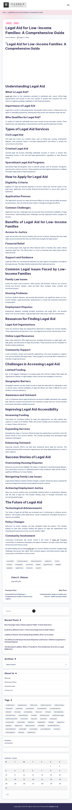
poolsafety (57, 729)
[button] (16, 581)
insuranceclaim (10, 722)
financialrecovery (10, 715)
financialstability (23, 715)
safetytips (21, 732)
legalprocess (60, 722)
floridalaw (34, 715)
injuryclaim (34, 718)
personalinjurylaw (45, 729)
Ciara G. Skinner (19, 577)
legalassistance (48, 564)
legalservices (19, 568)
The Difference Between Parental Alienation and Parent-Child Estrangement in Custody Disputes (35, 641)
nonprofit (38, 568)
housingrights (19, 564)
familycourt (39, 712)
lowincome (29, 568)
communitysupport (22, 561)
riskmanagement (10, 732)
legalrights (9, 568)
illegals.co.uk (53, 806)
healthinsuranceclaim (11, 718)
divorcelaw (18, 712)
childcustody (33, 705)
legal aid (55, 540)
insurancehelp (21, 722)
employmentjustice (36, 561)
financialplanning (58, 712)
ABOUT (9, 23)
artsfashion (8, 743)
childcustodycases (46, 705)
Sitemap (7, 678)
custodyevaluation (55, 708)
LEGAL (16, 23)
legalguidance (41, 722)
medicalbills (41, 725)
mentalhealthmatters (53, 725)
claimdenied (9, 708)
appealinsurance (22, 705)
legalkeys (7, 740)
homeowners (24, 718)
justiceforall (29, 564)
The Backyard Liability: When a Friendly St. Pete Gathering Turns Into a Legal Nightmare (34, 648)
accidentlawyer (10, 705)
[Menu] (68, 5)
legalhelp (58, 564)
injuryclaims (43, 718)
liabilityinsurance (30, 725)
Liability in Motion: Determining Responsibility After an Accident (29, 635)
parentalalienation (11, 729)
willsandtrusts (31, 732)
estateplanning (28, 712)
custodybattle (30, 708)
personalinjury (33, 729)
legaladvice (31, 722)
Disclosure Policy (10, 682)
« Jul (7, 794)
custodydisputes (42, 708)
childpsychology (59, 705)
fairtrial (57, 561)
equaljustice (48, 561)
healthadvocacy (44, 715)
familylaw (9, 564)
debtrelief (8, 712)
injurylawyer (53, 718)
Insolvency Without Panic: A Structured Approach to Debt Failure (29, 630)
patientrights (22, 729)
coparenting (19, 708)
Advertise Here (9, 686)
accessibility (10, 561)
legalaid (38, 564)
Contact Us (8, 690)
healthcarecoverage (58, 715)
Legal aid (8, 96)
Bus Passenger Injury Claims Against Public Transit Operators (28, 625)
